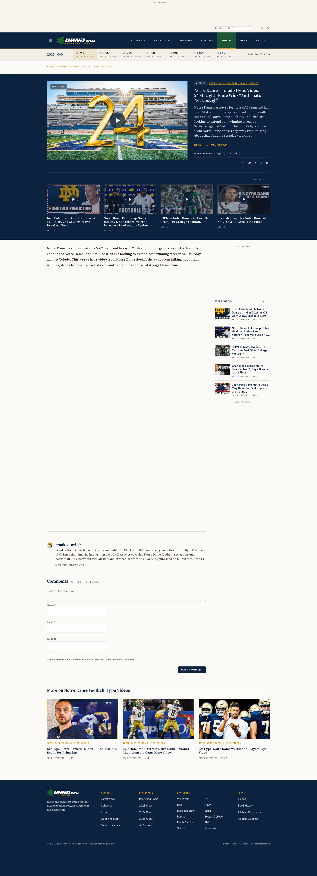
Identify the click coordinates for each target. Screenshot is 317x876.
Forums (207, 40)
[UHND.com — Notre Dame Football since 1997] (76, 40)
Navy (208, 804)
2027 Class (145, 812)
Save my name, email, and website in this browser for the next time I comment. (91, 659)
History (186, 40)
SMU (207, 822)
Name (51, 605)
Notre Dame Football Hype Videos (95, 66)
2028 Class (146, 805)
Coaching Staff (110, 818)
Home (50, 66)
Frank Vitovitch (203, 153)
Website (51, 638)
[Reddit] (267, 163)
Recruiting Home (148, 799)
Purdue (181, 816)
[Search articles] (216, 28)
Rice (179, 804)
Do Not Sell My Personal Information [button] (251, 843)
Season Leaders (110, 825)
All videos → (262, 179)
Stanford (182, 828)
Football (138, 40)
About (261, 40)
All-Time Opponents (249, 812)
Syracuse (210, 828)
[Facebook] (267, 28)
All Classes (145, 825)
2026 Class (146, 818)
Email (51, 622)
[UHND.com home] (63, 792)
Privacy (225, 843)
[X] (262, 28)
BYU (207, 799)
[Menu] (50, 40)
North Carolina (185, 822)
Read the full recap (210, 144)
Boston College (214, 816)
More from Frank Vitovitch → (71, 564)
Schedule (106, 805)
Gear (243, 40)
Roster (105, 812)
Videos (226, 40)
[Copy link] (249, 163)
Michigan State (186, 810)
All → (266, 301)
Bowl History (245, 805)
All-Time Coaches (248, 818)
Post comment (192, 669)
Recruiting (163, 40)
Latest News (108, 799)
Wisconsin (183, 799)
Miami (208, 810)
